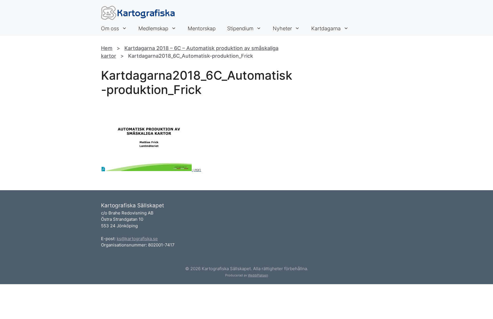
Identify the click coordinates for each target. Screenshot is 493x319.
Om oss (110, 28)
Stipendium (240, 28)
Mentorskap (202, 28)
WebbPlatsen (258, 275)
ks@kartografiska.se (137, 238)
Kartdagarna (326, 28)
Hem (106, 48)
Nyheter (282, 28)
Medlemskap (153, 28)
